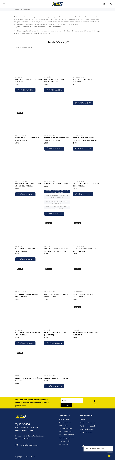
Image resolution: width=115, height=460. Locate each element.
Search (82, 420)
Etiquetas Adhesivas (65, 431)
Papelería (18, 77)
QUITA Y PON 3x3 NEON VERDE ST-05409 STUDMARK (84, 295)
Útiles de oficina (21, 136)
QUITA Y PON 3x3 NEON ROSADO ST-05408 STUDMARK (56, 295)
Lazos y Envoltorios (65, 428)
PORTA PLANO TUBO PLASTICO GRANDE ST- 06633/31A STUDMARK (85, 139)
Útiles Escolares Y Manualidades (65, 424)
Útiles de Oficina (64, 420)
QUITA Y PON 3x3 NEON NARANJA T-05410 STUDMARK (27, 295)
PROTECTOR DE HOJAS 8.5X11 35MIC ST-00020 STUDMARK (86, 184)
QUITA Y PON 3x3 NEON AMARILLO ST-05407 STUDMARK (86, 249)
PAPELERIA (47, 246)
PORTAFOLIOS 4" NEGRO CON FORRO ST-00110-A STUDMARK (57, 197)
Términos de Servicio (87, 429)
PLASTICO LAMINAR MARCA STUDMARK (82, 80)
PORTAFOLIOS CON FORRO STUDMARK (57, 183)
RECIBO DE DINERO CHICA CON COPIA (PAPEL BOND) (85, 333)
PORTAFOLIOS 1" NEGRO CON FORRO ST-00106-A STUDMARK (57, 191)
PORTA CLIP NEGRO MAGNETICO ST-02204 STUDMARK (27, 139)
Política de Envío (86, 432)
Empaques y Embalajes (66, 435)
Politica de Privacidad (87, 426)
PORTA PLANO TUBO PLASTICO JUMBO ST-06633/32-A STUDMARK (28, 184)
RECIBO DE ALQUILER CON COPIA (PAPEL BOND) (55, 333)
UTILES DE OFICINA (78, 77)
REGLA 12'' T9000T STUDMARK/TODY (56, 378)
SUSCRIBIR (66, 405)
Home (17, 10)
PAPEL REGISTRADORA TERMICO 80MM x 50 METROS (55, 80)
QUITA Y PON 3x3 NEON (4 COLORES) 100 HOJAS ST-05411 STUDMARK (56, 249)
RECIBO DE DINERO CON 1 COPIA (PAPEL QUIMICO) (28, 379)
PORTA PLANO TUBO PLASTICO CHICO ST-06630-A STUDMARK (57, 139)
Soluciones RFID (64, 441)
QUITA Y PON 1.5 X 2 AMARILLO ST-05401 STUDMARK (27, 249)
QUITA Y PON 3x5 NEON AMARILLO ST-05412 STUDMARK (28, 333)
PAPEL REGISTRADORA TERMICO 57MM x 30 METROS (28, 80)
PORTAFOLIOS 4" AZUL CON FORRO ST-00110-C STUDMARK (57, 202)
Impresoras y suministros (67, 438)
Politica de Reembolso (88, 423)
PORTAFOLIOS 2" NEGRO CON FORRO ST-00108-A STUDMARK (57, 207)
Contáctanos (63, 444)
